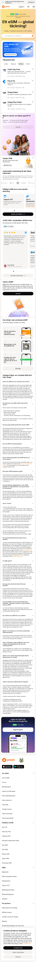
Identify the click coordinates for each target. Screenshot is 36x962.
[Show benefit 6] (21, 210)
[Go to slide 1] (13, 271)
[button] (18, 36)
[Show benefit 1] (14, 210)
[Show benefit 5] (20, 210)
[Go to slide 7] (22, 271)
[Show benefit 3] (17, 210)
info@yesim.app (27, 550)
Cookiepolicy (27, 943)
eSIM (4, 284)
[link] (7, 766)
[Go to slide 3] (16, 271)
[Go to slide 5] (19, 271)
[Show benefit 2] (15, 210)
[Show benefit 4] (18, 210)
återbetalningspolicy (17, 556)
